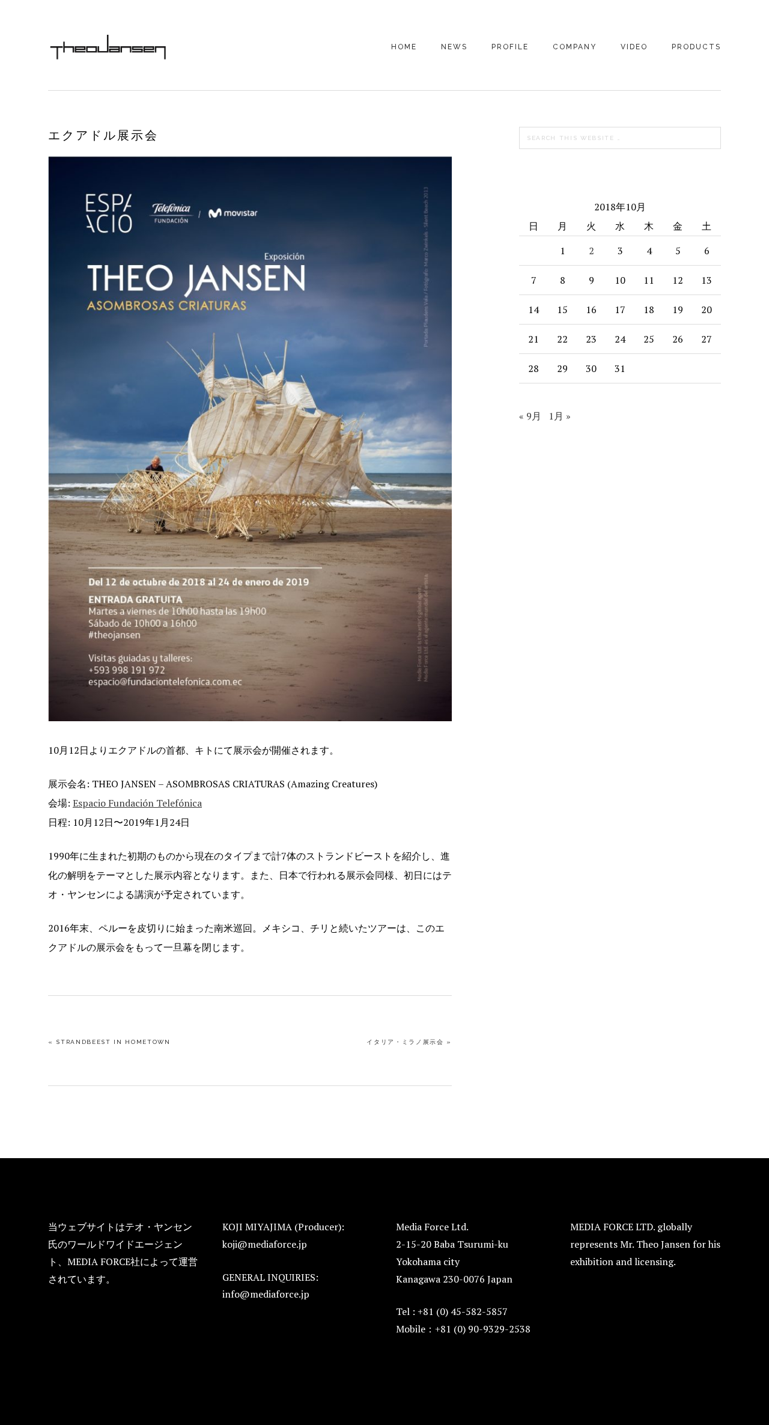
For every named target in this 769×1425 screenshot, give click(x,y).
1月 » (560, 416)
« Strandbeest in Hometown (109, 1042)
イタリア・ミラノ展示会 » (409, 1042)
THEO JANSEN (108, 46)
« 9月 (530, 416)
